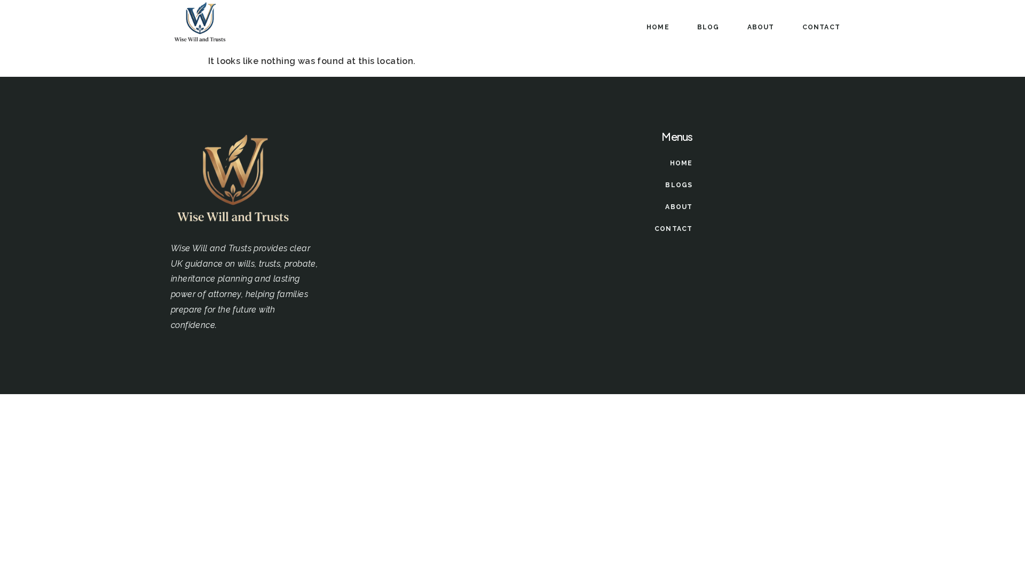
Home (657, 27)
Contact (821, 27)
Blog (708, 27)
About (761, 27)
